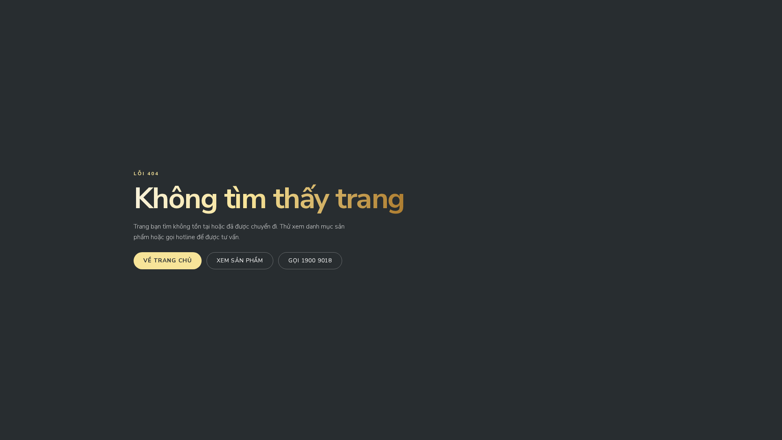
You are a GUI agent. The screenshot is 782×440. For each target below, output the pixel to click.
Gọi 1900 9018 (310, 260)
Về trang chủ (167, 260)
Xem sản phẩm (240, 260)
